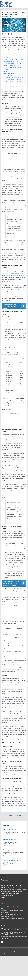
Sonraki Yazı (19, 816)
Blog (4, 834)
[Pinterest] (8, 34)
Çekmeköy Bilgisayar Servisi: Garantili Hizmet (13, 863)
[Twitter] (5, 34)
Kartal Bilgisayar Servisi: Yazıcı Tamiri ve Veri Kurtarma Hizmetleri (13, 853)
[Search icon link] (26, 4)
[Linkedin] (11, 34)
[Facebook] (2, 34)
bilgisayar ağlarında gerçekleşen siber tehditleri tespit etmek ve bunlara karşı (14, 273)
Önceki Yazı (9, 816)
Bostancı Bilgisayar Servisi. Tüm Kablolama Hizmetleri (11, 843)
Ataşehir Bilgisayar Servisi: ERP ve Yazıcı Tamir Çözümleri (14, 832)
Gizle (18, 55)
